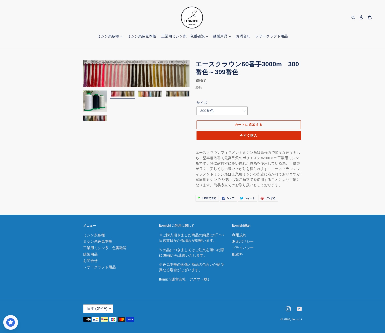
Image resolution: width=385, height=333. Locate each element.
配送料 (237, 254)
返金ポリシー (243, 241)
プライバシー (243, 248)
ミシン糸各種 (94, 235)
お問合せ (90, 261)
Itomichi (297, 319)
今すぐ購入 (248, 135)
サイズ (202, 103)
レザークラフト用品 (99, 267)
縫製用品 (90, 254)
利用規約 (239, 235)
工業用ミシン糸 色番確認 (105, 248)
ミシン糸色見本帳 (97, 241)
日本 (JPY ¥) (97, 309)
